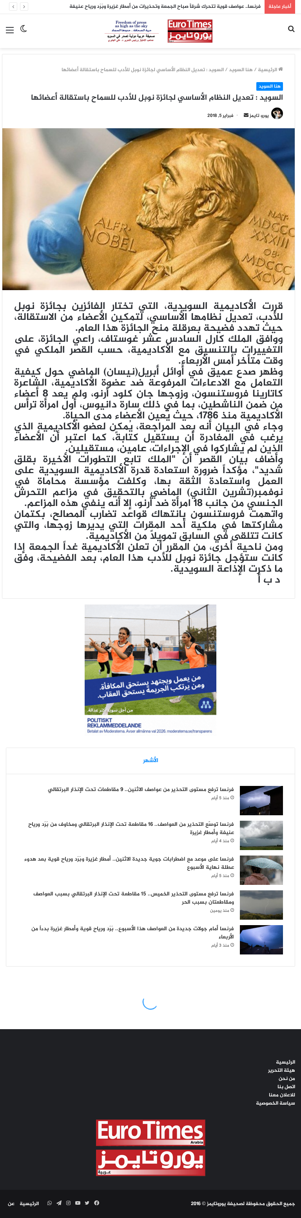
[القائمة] (10, 34)
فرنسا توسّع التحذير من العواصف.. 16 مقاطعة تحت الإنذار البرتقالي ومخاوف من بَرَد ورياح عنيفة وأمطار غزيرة (131, 828)
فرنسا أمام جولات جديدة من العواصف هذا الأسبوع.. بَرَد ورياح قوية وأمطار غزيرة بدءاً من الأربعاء (132, 933)
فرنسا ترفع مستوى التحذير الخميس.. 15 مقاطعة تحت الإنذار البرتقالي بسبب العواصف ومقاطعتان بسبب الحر (133, 898)
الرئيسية (268, 70)
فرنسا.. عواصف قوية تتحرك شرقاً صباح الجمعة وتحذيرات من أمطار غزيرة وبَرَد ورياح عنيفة (165, 6)
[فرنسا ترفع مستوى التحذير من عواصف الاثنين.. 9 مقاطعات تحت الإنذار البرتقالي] (261, 800)
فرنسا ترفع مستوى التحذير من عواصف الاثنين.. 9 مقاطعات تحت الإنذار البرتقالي (141, 789)
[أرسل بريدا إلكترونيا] (246, 116)
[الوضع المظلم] (23, 34)
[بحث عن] (291, 34)
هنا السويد (241, 70)
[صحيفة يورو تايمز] (150, 31)
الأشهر (150, 761)
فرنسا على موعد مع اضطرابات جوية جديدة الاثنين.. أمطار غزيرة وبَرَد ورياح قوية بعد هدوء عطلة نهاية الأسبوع (129, 863)
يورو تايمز (259, 116)
